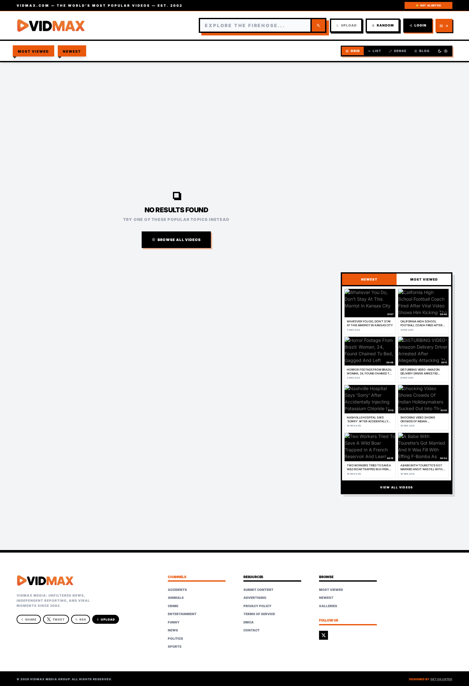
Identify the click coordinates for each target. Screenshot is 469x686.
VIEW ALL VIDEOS (396, 487)
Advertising (254, 597)
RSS (80, 619)
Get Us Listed (441, 679)
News (173, 630)
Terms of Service (259, 614)
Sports (175, 646)
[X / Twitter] (323, 635)
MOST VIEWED (424, 279)
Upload (346, 25)
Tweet (59, 619)
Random (382, 25)
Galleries (328, 606)
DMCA (248, 622)
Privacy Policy (257, 606)
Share (29, 619)
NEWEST (369, 279)
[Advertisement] (234, 113)
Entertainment (182, 614)
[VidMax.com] (51, 25)
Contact (251, 630)
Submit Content (258, 590)
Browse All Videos (176, 239)
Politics (175, 638)
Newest (72, 51)
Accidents (177, 590)
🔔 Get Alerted (428, 5)
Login (418, 25)
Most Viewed (33, 51)
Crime (173, 606)
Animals (176, 597)
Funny (174, 622)
